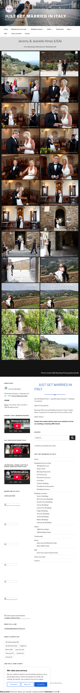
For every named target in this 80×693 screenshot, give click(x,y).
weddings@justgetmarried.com (14, 628)
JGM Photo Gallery (43, 529)
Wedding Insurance (43, 489)
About (69, 29)
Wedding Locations (36, 29)
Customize (13, 684)
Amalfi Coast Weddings (44, 502)
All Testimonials (12, 642)
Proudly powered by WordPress (51, 683)
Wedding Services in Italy (18, 29)
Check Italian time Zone (20, 396)
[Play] (7, 431)
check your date (9, 495)
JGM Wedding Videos (44, 532)
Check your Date (16, 33)
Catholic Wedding (43, 483)
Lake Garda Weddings (44, 522)
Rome (9, 649)
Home (6, 29)
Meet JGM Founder (43, 546)
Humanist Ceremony (44, 477)
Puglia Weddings (42, 511)
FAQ (5, 33)
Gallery (49, 29)
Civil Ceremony (42, 474)
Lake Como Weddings (44, 508)
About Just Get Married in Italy (47, 543)
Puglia (23, 646)
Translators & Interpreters (45, 486)
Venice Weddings (42, 496)
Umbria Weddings (43, 516)
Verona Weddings (43, 505)
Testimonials (60, 29)
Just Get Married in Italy (35, 16)
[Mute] (24, 431)
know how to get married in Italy (47, 553)
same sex (19, 649)
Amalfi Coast (11, 646)
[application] (17, 426)
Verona (9, 657)
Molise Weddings (42, 519)
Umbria (20, 653)
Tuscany (10, 653)
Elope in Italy (41, 469)
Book (6, 405)
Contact (27, 33)
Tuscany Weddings (43, 514)
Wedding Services (43, 466)
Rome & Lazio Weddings (45, 499)
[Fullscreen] (27, 431)
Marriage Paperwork (44, 472)
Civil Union (40, 480)
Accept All (40, 684)
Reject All (27, 684)
